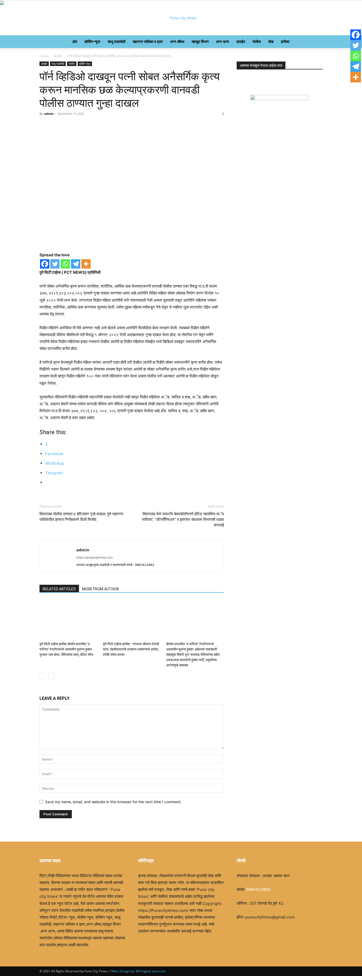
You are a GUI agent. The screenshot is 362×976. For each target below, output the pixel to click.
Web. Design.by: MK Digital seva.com (138, 971)
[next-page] (51, 675)
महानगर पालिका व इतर (148, 41)
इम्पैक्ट (285, 41)
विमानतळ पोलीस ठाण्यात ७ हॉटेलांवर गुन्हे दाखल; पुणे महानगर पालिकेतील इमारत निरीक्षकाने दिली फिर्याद (81, 517)
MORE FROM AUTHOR (100, 589)
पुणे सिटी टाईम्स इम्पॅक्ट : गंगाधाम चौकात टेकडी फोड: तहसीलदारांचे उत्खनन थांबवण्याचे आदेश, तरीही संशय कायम (131, 649)
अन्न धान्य (222, 41)
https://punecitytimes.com (94, 557)
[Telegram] (75, 264)
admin (49, 114)
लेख (270, 41)
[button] (316, 42)
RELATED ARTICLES (59, 589)
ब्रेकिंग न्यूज (92, 41)
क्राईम (240, 41)
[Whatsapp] (65, 264)
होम (75, 41)
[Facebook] (44, 264)
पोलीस (257, 41)
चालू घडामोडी (116, 41)
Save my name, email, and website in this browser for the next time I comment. (113, 801)
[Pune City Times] (181, 18)
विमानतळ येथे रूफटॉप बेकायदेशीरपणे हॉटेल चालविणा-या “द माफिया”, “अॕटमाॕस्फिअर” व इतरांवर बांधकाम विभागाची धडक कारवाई (183, 519)
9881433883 (258, 889)
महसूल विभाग (200, 41)
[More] (86, 264)
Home (43, 56)
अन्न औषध (177, 41)
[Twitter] (55, 264)
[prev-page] (42, 675)
